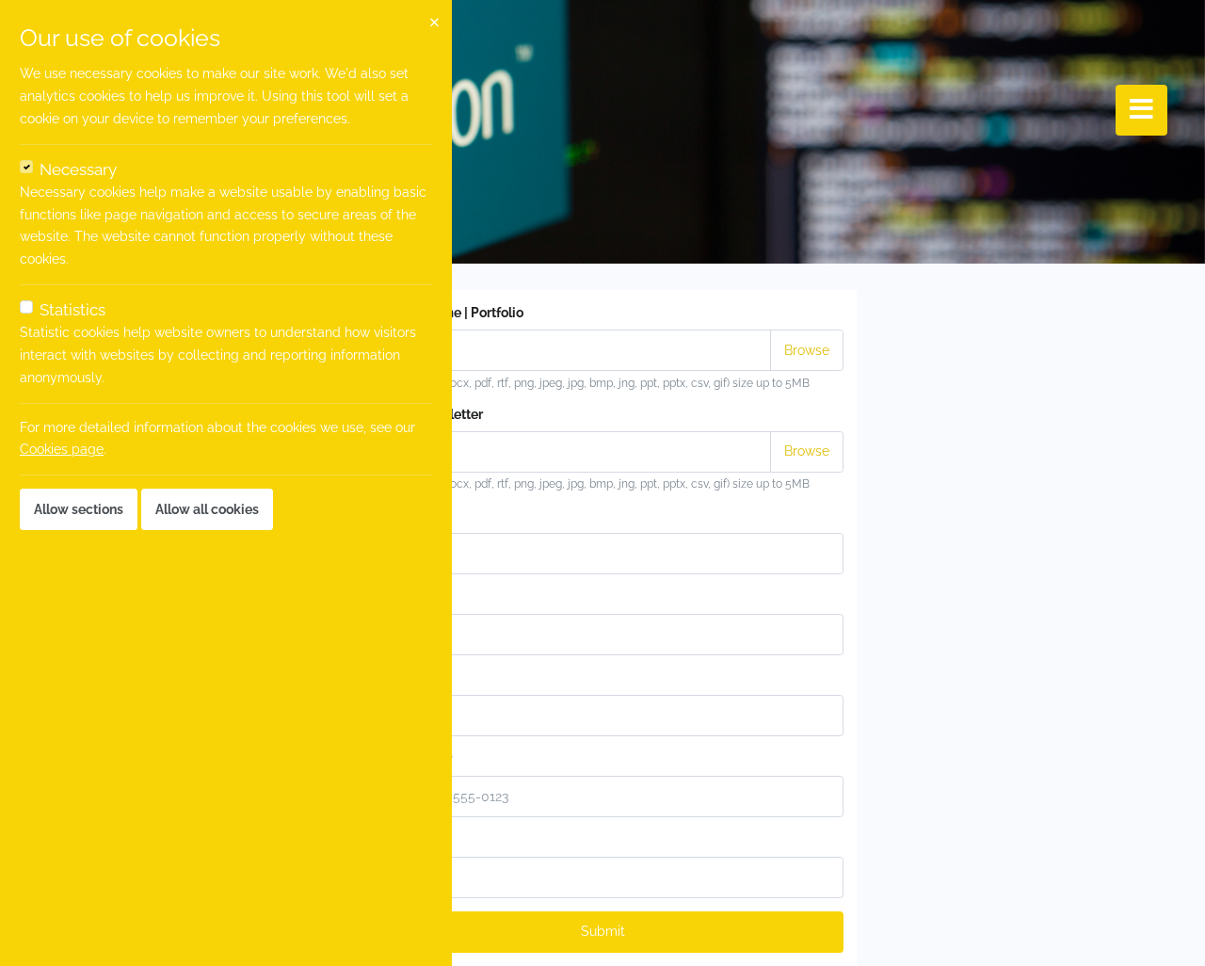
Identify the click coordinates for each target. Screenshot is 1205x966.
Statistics (72, 309)
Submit (603, 931)
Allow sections (78, 509)
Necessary (78, 169)
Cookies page (62, 449)
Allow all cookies (207, 509)
